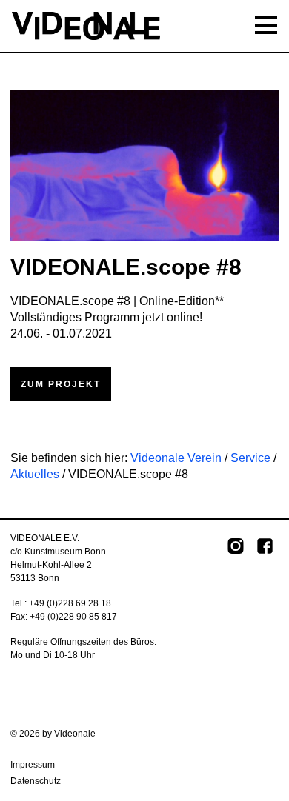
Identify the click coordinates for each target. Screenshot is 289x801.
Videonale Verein (176, 458)
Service (250, 458)
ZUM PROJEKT (61, 384)
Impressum (32, 765)
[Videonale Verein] (144, 26)
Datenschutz (35, 781)
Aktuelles (34, 474)
